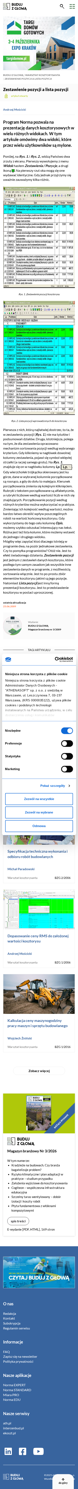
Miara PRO (11, 1395)
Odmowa (39, 826)
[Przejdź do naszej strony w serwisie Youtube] (37, 1451)
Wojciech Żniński (19, 1038)
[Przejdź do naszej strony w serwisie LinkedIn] (8, 1451)
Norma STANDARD (17, 1390)
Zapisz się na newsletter (20, 1356)
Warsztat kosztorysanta (42, 75)
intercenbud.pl (13, 1428)
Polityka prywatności (18, 1361)
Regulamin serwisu (16, 1328)
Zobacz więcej (39, 1071)
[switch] (67, 743)
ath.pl (7, 1423)
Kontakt (9, 1318)
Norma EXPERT (14, 1385)
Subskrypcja (11, 1323)
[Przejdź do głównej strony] (15, 6)
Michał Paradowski (21, 869)
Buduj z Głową (13, 75)
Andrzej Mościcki (14, 109)
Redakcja (9, 1313)
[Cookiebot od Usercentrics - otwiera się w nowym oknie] (55, 659)
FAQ (6, 1352)
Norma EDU (12, 1399)
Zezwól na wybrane (39, 812)
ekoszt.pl (9, 1433)
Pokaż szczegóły (52, 785)
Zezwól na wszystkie (39, 799)
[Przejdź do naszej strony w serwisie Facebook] (22, 1451)
